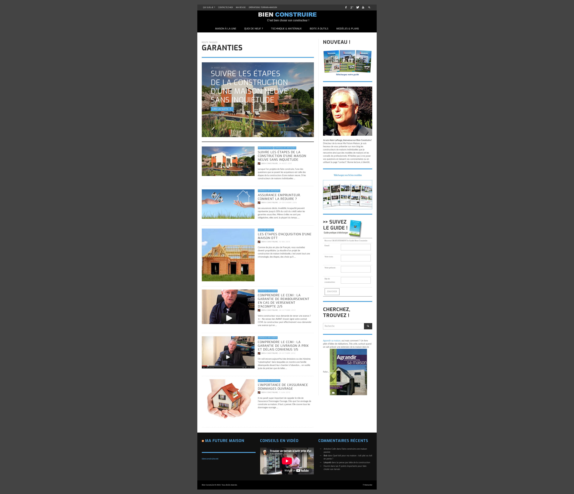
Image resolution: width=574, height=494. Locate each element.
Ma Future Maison (224, 440)
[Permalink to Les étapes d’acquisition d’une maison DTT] (228, 255)
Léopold (327, 463)
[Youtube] (363, 7)
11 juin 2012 (284, 392)
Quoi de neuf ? (265, 230)
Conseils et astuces (285, 148)
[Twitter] (357, 7)
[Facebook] (346, 7)
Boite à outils (265, 148)
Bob (325, 456)
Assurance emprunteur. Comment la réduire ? (279, 197)
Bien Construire (270, 163)
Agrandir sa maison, (332, 341)
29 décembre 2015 (288, 202)
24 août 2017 (285, 163)
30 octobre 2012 (287, 310)
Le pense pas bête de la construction (353, 463)
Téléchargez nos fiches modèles (348, 175)
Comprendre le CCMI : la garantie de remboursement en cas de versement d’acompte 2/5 (283, 301)
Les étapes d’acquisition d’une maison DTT (285, 236)
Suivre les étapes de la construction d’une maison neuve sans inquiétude (282, 156)
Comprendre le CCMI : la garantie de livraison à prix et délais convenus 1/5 (283, 345)
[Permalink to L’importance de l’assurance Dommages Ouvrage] (228, 400)
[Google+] (352, 7)
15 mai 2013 (284, 242)
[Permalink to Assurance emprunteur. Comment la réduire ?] (228, 204)
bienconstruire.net (210, 459)
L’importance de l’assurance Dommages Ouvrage (283, 387)
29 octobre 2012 (287, 353)
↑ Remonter (367, 485)
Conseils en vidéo (267, 291)
